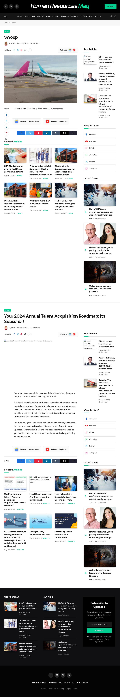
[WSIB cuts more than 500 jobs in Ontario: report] (41, 190)
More (97, 16)
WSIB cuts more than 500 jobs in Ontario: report (40, 203)
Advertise (69, 683)
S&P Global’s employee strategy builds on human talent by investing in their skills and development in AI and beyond (15, 538)
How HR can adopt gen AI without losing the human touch (40, 497)
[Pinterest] (6, 132)
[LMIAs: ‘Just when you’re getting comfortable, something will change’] (100, 233)
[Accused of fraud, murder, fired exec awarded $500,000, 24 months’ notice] (90, 76)
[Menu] (5, 16)
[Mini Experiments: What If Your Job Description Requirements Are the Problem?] (15, 483)
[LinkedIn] (6, 126)
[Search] (115, 16)
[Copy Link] (25, 50)
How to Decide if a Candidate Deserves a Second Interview (65, 497)
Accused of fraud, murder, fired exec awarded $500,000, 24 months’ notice (107, 79)
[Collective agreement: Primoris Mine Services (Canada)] (100, 272)
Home (19, 16)
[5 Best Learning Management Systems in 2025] (90, 59)
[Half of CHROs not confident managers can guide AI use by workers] (66, 190)
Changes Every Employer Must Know (40, 533)
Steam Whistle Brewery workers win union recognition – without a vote (14, 205)
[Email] (6, 138)
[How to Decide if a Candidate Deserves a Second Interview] (66, 483)
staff (13, 44)
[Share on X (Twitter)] (17, 50)
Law (57, 16)
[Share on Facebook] (14, 50)
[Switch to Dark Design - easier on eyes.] (111, 16)
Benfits (74, 16)
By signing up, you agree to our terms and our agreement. (100, 639)
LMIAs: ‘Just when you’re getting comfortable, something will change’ (101, 250)
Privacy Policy (104, 639)
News (26, 16)
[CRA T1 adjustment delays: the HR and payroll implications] (15, 155)
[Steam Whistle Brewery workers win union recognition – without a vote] (15, 190)
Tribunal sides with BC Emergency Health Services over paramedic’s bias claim (41, 170)
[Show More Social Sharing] (30, 50)
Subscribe (110, 6)
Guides (49, 16)
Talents (65, 16)
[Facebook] (6, 114)
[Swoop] (40, 79)
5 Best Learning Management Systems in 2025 (106, 60)
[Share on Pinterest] (21, 50)
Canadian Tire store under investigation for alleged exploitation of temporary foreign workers (107, 104)
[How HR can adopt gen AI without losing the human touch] (41, 483)
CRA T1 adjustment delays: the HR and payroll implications (13, 169)
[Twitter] (6, 120)
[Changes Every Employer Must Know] (41, 520)
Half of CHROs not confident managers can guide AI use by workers (65, 205)
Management (38, 16)
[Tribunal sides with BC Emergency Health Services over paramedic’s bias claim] (41, 155)
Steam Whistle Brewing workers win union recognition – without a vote (65, 170)
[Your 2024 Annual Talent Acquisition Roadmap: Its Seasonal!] (40, 364)
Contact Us (82, 683)
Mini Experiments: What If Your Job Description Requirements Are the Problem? (15, 500)
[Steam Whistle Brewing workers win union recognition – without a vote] (66, 155)
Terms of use (55, 683)
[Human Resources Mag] (60, 6)
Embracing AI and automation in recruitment (63, 534)
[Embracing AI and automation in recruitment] (66, 520)
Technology (86, 16)
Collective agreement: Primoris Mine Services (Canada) (100, 289)
